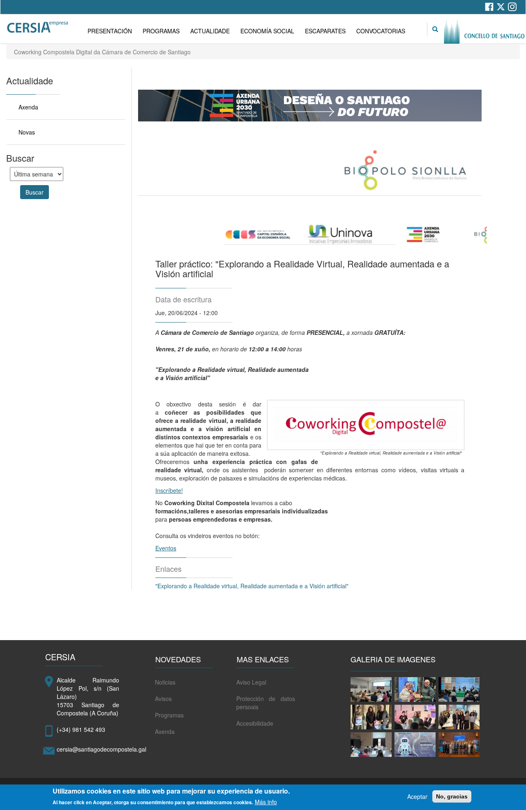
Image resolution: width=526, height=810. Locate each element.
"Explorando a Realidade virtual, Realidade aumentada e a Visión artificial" (253, 586)
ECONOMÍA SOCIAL (267, 31)
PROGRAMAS (161, 31)
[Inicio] (38, 27)
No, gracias (452, 796)
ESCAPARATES (325, 31)
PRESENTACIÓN (110, 31)
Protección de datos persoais (265, 702)
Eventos (165, 548)
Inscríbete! (169, 490)
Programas (169, 715)
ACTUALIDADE (210, 31)
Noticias (165, 682)
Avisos (163, 698)
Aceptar (417, 796)
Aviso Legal (251, 682)
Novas (26, 132)
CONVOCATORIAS (380, 31)
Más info (266, 802)
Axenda (28, 107)
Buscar (34, 192)
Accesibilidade (254, 723)
